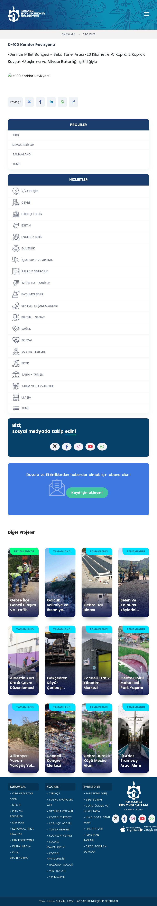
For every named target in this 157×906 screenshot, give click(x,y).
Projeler (89, 34)
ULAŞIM (26, 397)
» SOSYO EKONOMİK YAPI (60, 802)
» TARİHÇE (53, 793)
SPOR (25, 363)
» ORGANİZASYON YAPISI (21, 796)
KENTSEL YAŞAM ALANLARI (39, 306)
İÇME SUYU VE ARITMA (37, 260)
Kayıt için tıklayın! (87, 492)
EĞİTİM (26, 225)
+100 (15, 135)
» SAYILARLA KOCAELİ (60, 811)
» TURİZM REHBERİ (58, 829)
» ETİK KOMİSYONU (22, 840)
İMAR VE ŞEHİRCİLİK (34, 271)
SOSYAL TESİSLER (33, 352)
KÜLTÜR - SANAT (33, 317)
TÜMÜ (16, 164)
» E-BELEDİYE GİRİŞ (95, 793)
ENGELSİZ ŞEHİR (31, 237)
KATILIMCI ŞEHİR (32, 294)
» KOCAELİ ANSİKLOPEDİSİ (56, 856)
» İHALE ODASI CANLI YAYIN (97, 819)
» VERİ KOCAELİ (56, 871)
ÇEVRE (25, 202)
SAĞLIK (26, 329)
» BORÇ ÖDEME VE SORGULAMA (96, 808)
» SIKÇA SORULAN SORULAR (95, 849)
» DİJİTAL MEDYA (20, 846)
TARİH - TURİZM (32, 375)
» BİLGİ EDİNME (93, 800)
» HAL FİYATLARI (93, 829)
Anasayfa (68, 34)
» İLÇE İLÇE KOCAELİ (59, 823)
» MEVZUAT (17, 822)
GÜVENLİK (28, 248)
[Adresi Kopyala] (73, 102)
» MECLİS (15, 805)
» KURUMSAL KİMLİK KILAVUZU (22, 831)
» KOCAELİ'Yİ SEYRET (59, 836)
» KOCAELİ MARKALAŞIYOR (56, 844)
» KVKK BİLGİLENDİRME (19, 855)
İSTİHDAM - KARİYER (35, 283)
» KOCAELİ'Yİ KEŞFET (59, 817)
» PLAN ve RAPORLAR (16, 813)
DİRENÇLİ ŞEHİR (31, 214)
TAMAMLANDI (21, 154)
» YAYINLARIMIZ (56, 877)
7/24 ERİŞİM (29, 191)
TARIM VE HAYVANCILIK (37, 386)
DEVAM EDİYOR (23, 145)
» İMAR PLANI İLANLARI (92, 837)
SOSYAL (26, 340)
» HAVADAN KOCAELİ (60, 865)
